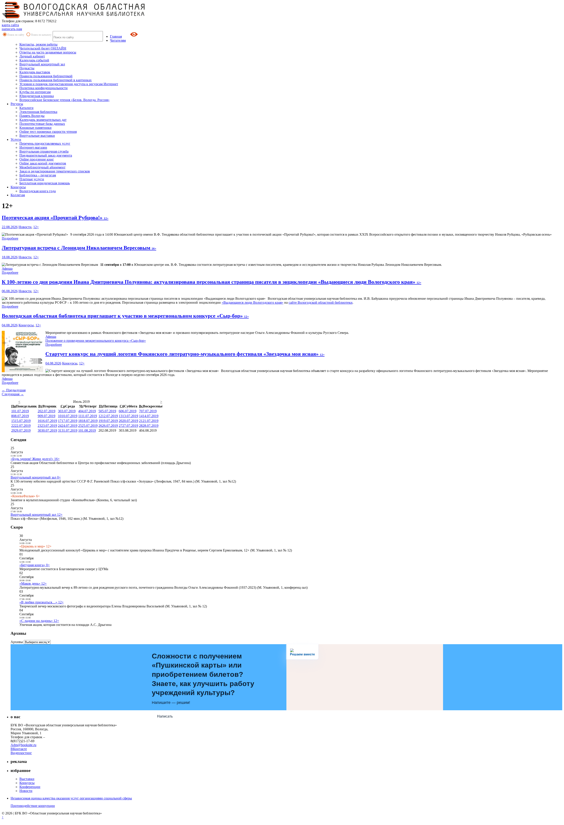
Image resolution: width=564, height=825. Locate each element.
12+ (36, 227)
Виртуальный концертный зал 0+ (36, 477)
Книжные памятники (35, 127)
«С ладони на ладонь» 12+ (39, 621)
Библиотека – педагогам (37, 175)
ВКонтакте (19, 749)
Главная (116, 36)
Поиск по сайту (15, 34)
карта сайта (10, 25)
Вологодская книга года (37, 191)
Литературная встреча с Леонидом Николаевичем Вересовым (79, 248)
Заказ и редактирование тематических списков (54, 171)
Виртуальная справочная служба (44, 151)
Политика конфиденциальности (43, 88)
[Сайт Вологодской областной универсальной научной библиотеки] (73, 17)
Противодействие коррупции (33, 806)
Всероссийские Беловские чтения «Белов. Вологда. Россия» (64, 100)
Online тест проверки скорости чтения (48, 131)
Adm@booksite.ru (23, 745)
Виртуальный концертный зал (42, 64)
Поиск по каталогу (41, 34)
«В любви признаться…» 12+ (41, 602)
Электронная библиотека (38, 112)
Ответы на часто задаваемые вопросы (47, 52)
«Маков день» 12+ (33, 583)
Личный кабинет (32, 56)
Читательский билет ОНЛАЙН (42, 48)
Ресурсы (17, 104)
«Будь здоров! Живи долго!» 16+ (35, 459)
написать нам (12, 29)
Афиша (7, 268)
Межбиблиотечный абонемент (42, 167)
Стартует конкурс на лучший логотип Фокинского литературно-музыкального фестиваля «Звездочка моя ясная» (185, 354)
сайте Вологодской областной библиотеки (320, 302)
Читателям (118, 40)
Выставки (26, 779)
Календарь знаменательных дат (43, 120)
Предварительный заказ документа (45, 155)
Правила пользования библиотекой (45, 76)
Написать (165, 716)
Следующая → (13, 394)
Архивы (17, 642)
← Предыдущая (14, 390)
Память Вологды (32, 116)
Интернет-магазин (33, 147)
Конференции (29, 787)
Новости (25, 227)
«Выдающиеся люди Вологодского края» (252, 302)
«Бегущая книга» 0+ (34, 565)
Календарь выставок (34, 72)
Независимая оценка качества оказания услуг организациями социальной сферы (71, 798)
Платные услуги (31, 179)
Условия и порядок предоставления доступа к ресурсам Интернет (68, 84)
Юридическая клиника (36, 96)
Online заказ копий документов (42, 163)
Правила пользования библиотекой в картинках (55, 80)
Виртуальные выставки (37, 135)
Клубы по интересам (35, 92)
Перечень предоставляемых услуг (44, 143)
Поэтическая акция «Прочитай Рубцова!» (55, 217)
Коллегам (18, 195)
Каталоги (26, 108)
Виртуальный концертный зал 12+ (37, 514)
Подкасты (26, 68)
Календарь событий (34, 60)
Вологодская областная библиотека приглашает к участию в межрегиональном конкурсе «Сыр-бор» (125, 316)
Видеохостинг (21, 753)
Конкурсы (18, 187)
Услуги (16, 139)
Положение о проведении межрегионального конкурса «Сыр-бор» (95, 340)
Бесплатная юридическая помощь (44, 183)
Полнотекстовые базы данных (42, 124)
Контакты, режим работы (38, 44)
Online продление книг (36, 159)
